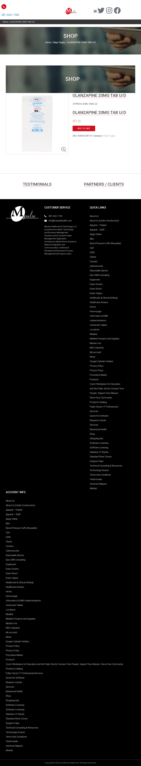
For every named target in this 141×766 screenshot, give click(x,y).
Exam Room (96, 288)
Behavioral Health (98, 429)
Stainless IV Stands (99, 452)
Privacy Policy (96, 366)
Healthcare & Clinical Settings (104, 297)
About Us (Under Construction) (104, 220)
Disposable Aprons (99, 270)
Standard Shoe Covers (101, 456)
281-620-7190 (10, 15)
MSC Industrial (97, 347)
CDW (92, 252)
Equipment (95, 279)
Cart (92, 248)
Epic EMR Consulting (99, 275)
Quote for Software (99, 415)
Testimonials (96, 479)
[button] (95, 11)
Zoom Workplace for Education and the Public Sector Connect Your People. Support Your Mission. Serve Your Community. (65, 664)
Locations (94, 329)
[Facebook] (117, 10)
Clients (93, 257)
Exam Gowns (96, 284)
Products (94, 379)
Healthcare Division (99, 302)
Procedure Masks (98, 375)
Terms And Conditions (100, 474)
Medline (93, 334)
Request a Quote (98, 420)
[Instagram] (109, 10)
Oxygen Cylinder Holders (101, 361)
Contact (93, 261)
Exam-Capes (96, 293)
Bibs (92, 239)
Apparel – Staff (97, 229)
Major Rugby (59, 42)
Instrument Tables (98, 325)
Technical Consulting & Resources (106, 465)
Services (94, 425)
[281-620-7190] (3, 6)
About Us (94, 216)
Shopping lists (96, 438)
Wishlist (93, 488)
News (92, 356)
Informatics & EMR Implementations (23, 600)
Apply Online (95, 234)
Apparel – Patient (98, 225)
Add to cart (84, 128)
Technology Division (99, 470)
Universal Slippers (98, 484)
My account (95, 352)
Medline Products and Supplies (104, 338)
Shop (92, 434)
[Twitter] (101, 10)
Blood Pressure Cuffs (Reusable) (105, 243)
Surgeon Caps (96, 461)
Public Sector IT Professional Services (24, 673)
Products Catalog (98, 402)
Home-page (95, 311)
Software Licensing (99, 443)
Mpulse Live (95, 343)
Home (5, 22)
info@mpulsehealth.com (60, 220)
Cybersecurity (96, 266)
